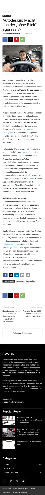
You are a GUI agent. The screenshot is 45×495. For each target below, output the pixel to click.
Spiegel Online (28, 152)
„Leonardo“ (19, 215)
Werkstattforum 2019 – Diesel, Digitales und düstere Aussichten (32, 313)
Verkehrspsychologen (11, 244)
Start (4, 12)
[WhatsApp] (22, 39)
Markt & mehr (12, 12)
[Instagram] (11, 481)
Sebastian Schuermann (13, 34)
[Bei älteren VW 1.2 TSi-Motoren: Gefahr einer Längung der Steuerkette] (8, 420)
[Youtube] (23, 481)
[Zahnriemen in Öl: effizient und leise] (8, 444)
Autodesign (20, 281)
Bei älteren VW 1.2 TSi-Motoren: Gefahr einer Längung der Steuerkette (29, 420)
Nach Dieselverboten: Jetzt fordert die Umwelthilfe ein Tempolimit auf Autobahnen (11, 316)
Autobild (30, 178)
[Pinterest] (16, 39)
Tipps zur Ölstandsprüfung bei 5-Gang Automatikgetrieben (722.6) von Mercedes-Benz (29, 432)
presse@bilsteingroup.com (13, 402)
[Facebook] (5, 39)
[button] (5, 275)
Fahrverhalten (30, 281)
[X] (10, 39)
